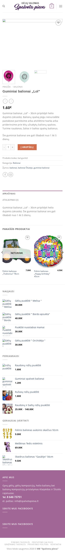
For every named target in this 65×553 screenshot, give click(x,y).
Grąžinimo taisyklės (15, 544)
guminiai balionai (42, 167)
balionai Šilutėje (25, 167)
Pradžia (6, 86)
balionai (13, 167)
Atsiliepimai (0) (10, 200)
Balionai (18, 86)
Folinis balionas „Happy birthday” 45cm (42, 274)
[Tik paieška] (3, 6)
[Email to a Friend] (10, 174)
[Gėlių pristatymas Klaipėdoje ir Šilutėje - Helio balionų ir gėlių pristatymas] (29, 6)
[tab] (32, 194)
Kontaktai (55, 544)
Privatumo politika (38, 544)
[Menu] (60, 6)
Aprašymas (8, 194)
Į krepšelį (27, 147)
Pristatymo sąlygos (42, 542)
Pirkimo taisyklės (20, 542)
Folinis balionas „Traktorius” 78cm (10, 272)
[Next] (57, 43)
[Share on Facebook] (5, 174)
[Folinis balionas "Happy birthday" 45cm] (48, 251)
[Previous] (8, 43)
